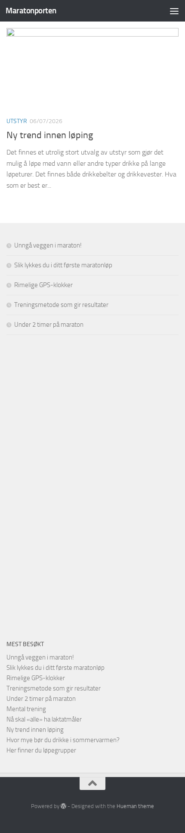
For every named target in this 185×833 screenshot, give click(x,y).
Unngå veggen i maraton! (48, 245)
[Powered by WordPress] (63, 806)
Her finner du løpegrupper (41, 750)
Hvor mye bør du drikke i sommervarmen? (63, 740)
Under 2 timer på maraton (48, 324)
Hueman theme (135, 806)
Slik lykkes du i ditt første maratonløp (63, 265)
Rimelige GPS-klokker (43, 285)
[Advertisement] (71, 485)
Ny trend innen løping (49, 135)
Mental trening (26, 709)
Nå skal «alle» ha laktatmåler (44, 719)
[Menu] (174, 11)
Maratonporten (31, 10)
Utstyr (16, 121)
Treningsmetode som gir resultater (61, 305)
